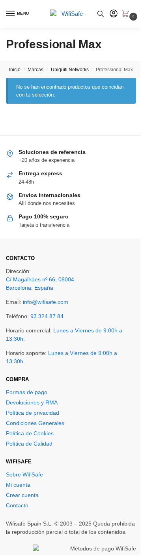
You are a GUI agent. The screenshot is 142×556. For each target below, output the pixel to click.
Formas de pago (26, 392)
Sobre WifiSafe (24, 474)
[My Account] (113, 14)
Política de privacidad (32, 413)
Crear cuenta (22, 495)
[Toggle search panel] (101, 14)
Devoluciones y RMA (32, 402)
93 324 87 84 (47, 316)
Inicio (15, 69)
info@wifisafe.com (45, 302)
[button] (127, 14)
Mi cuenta (18, 485)
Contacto (17, 505)
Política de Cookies (30, 433)
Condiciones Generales (35, 423)
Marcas (35, 69)
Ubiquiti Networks (70, 69)
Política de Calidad (29, 443)
